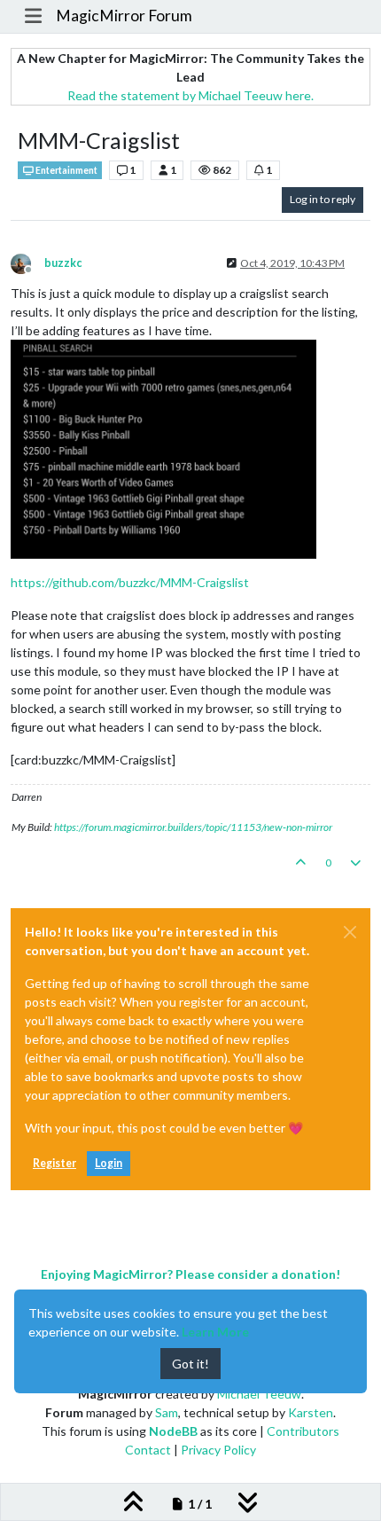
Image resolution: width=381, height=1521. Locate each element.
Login (108, 1163)
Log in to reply (322, 199)
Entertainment (65, 170)
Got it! (190, 1363)
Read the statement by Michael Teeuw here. (190, 95)
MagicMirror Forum (124, 15)
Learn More (215, 1331)
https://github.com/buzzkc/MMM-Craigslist (130, 582)
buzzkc (63, 263)
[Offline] (27, 262)
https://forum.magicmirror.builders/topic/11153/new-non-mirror (193, 827)
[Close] (350, 932)
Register (54, 1163)
